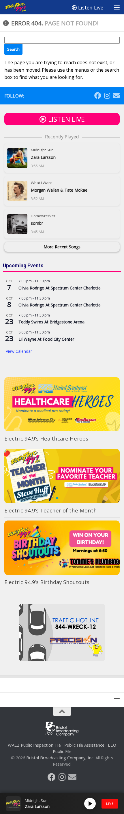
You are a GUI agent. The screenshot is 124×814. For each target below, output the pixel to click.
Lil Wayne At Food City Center (46, 339)
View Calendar (19, 351)
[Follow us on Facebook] (97, 95)
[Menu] (117, 7)
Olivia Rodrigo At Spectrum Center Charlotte (59, 288)
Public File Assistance (84, 745)
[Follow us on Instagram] (107, 95)
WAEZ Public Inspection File (34, 745)
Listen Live (90, 7)
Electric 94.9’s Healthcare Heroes (46, 438)
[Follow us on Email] (116, 95)
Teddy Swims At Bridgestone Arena (51, 322)
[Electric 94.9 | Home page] (20, 7)
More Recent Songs (62, 246)
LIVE (110, 803)
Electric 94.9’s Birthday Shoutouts (46, 582)
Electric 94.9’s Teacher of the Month (50, 510)
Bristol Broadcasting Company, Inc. (60, 757)
